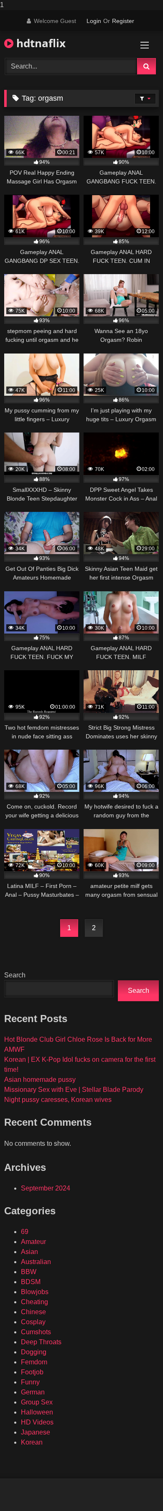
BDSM (31, 1281)
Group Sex (37, 1402)
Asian (29, 1251)
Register (123, 21)
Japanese (35, 1432)
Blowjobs (34, 1291)
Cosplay (33, 1321)
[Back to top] (137, 1487)
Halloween (37, 1412)
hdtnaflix (39, 43)
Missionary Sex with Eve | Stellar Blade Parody (73, 1089)
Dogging (33, 1352)
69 (24, 1231)
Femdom (34, 1362)
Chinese (33, 1311)
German (33, 1392)
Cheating (34, 1301)
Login (94, 21)
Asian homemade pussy (40, 1079)
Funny (30, 1382)
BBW (28, 1271)
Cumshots (36, 1331)
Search (14, 975)
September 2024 (45, 1188)
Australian (36, 1261)
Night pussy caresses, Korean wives (58, 1099)
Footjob (32, 1372)
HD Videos (37, 1422)
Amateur (33, 1241)
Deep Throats (41, 1342)
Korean (32, 1442)
